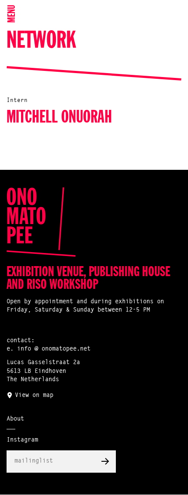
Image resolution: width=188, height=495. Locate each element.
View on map (34, 396)
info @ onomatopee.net (54, 349)
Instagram (22, 440)
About (15, 419)
